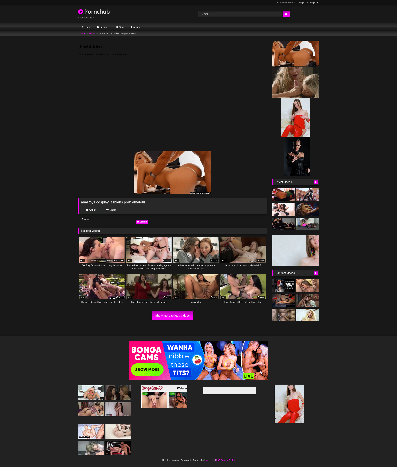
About (92, 210)
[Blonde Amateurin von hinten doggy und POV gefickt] (91, 447)
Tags (121, 27)
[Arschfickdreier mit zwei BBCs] (118, 431)
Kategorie (104, 27)
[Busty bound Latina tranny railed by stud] (307, 310)
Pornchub (96, 11)
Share (112, 210)
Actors (136, 27)
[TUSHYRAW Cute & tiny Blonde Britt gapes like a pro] (91, 431)
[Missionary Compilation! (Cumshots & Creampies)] (283, 310)
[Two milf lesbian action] (91, 408)
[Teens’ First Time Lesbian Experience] (307, 295)
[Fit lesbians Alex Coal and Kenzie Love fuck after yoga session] (118, 408)
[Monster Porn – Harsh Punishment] (307, 209)
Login (302, 2)
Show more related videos (172, 315)
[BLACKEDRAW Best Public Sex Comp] (283, 281)
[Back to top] (387, 458)
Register (314, 2)
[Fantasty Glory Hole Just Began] (283, 295)
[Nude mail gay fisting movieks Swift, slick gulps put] (118, 447)
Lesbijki (92, 33)
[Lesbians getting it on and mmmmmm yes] (91, 392)
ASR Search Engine (225, 459)
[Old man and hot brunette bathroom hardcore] (307, 224)
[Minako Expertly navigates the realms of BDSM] (283, 209)
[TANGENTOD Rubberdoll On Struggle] (283, 224)
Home (87, 27)
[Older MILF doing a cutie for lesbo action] (118, 392)
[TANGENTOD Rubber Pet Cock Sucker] (307, 194)
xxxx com (210, 459)
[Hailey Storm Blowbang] (307, 281)
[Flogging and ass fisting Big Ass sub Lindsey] (283, 194)
